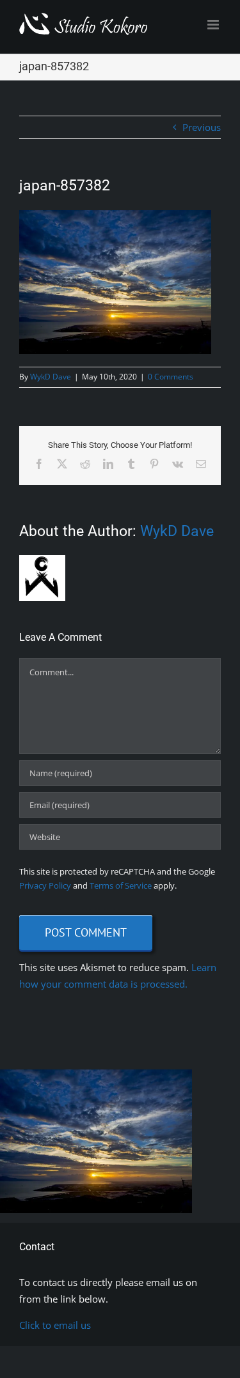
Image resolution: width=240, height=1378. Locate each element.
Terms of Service (121, 885)
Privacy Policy (45, 885)
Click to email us (55, 1325)
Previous (201, 127)
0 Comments (170, 376)
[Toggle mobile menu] (214, 24)
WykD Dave (50, 376)
